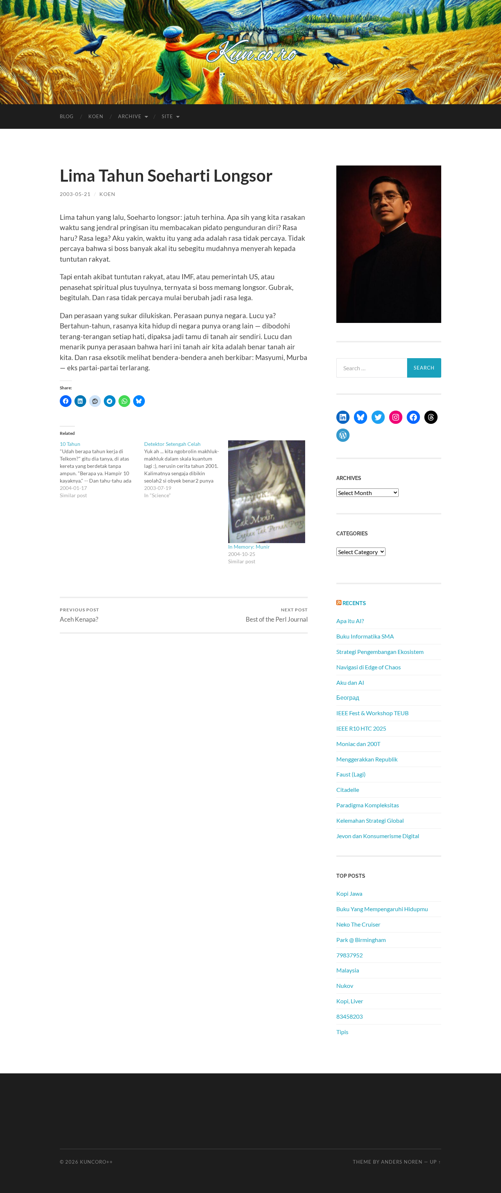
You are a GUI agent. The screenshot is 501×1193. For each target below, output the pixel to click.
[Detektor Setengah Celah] (186, 469)
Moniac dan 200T (358, 743)
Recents (354, 603)
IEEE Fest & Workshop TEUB (372, 712)
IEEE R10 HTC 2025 (361, 728)
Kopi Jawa (349, 893)
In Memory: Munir (249, 546)
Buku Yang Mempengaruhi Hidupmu (382, 908)
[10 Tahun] (102, 469)
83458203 (349, 1016)
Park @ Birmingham (361, 939)
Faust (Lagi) (351, 774)
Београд (347, 697)
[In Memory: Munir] (266, 491)
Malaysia (347, 970)
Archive (130, 116)
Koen (95, 116)
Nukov (344, 985)
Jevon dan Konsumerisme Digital (377, 835)
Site (167, 116)
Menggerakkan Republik (367, 759)
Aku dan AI (350, 682)
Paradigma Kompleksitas (367, 804)
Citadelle (347, 789)
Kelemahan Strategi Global (370, 820)
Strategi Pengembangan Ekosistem (380, 651)
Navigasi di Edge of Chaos (368, 666)
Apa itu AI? (350, 620)
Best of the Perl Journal (277, 615)
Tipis (342, 1031)
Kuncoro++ (96, 1162)
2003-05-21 (75, 194)
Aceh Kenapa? (79, 615)
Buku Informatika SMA (365, 636)
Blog (67, 116)
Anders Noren (402, 1162)
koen (107, 194)
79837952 (349, 955)
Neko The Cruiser (358, 924)
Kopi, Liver (349, 1000)
